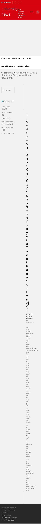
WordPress (5, 517)
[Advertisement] (20, 38)
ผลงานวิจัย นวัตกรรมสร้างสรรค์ (29, 316)
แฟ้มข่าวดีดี (5, 133)
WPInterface (9, 520)
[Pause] (20, 2)
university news (9, 11)
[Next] (17, 2)
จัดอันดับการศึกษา (23, 66)
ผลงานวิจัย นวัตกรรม (8, 66)
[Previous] (13, 2)
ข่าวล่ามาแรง (5, 58)
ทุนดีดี (29, 58)
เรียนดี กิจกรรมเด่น (18, 58)
